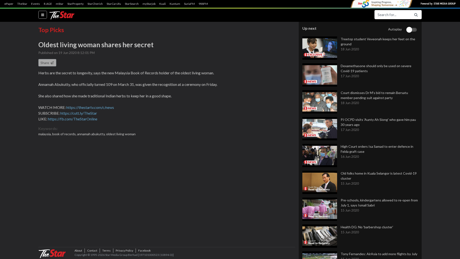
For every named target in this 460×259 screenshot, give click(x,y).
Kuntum (175, 3)
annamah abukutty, (91, 134)
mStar (59, 3)
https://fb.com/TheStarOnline (72, 119)
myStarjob (149, 3)
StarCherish (95, 3)
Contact (92, 250)
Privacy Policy (124, 250)
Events (35, 3)
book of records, (64, 134)
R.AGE (48, 3)
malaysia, (45, 134)
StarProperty (75, 3)
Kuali (162, 3)
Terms (106, 250)
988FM (203, 3)
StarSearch (132, 3)
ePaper (8, 3)
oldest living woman (121, 134)
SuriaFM (189, 3)
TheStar (22, 3)
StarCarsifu (114, 3)
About (78, 250)
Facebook (144, 250)
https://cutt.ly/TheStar (78, 113)
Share (45, 63)
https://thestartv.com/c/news (90, 107)
